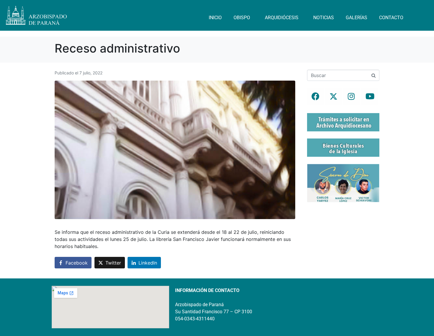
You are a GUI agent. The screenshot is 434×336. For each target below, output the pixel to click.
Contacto (391, 17)
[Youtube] (369, 96)
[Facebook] (315, 96)
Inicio (215, 17)
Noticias (323, 17)
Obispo (242, 17)
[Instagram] (351, 96)
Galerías (356, 17)
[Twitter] (333, 96)
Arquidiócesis (281, 17)
